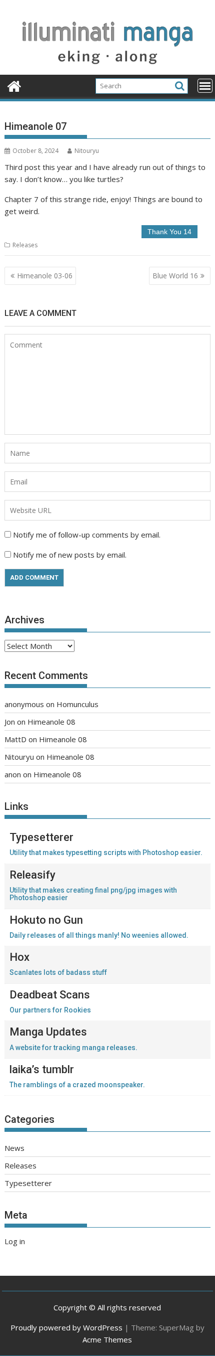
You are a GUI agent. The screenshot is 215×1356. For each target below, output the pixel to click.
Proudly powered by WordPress (66, 1327)
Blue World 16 (175, 275)
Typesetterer (28, 1183)
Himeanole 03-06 (44, 275)
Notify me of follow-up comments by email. (86, 535)
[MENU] (205, 86)
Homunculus (77, 704)
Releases (25, 245)
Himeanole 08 (52, 722)
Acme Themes (107, 1339)
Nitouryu (86, 150)
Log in (14, 1241)
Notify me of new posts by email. (69, 555)
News (14, 1148)
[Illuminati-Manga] (107, 69)
